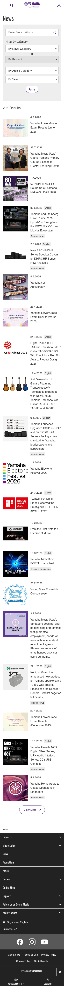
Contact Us (14, 954)
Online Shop (9, 887)
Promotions (8, 862)
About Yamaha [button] (10, 913)
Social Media (41, 961)
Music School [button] (9, 845)
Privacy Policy (48, 954)
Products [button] (7, 837)
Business (7, 929)
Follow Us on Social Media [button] (16, 904)
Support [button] (7, 896)
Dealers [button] (6, 879)
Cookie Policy (23, 961)
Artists (6, 871)
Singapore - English (17, 922)
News (5, 854)
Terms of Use (30, 954)
